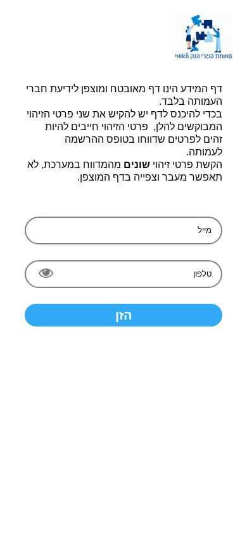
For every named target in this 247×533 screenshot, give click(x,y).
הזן (123, 315)
